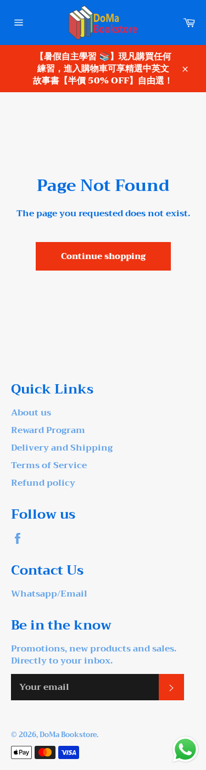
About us (31, 412)
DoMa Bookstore (68, 735)
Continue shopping (103, 256)
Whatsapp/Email (49, 594)
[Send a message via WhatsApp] (185, 749)
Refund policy (43, 483)
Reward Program (48, 430)
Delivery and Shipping (62, 448)
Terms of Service (49, 465)
